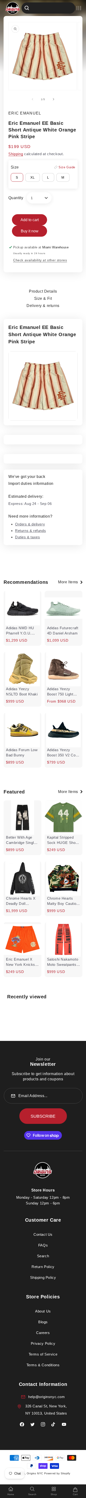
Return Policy (43, 1267)
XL (32, 177)
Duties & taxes (27, 537)
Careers (43, 1333)
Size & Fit (43, 298)
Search (43, 1256)
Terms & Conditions (43, 1365)
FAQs (43, 1245)
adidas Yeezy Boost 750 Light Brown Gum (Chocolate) (60, 692)
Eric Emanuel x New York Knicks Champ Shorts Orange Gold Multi (21, 962)
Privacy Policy (43, 1343)
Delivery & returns (43, 306)
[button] (78, 8)
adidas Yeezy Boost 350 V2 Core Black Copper (63, 753)
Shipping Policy (43, 1277)
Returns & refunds (30, 531)
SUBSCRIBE (43, 1116)
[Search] (27, 8)
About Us (43, 1311)
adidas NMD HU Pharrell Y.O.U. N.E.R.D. (20, 631)
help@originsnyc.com (46, 1397)
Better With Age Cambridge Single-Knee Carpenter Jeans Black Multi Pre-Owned (21, 840)
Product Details (43, 291)
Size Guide (67, 167)
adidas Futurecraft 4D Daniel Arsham (62, 630)
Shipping (15, 154)
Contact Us (43, 1234)
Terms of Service (43, 1354)
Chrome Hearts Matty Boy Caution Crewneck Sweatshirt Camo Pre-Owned (62, 901)
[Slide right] (53, 99)
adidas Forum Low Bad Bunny (22, 752)
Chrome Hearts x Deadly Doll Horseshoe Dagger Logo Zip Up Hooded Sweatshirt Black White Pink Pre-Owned (22, 901)
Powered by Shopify (57, 1473)
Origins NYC (35, 1473)
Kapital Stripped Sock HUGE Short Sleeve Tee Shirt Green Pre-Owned (62, 840)
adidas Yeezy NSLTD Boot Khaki (22, 691)
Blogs (43, 1322)
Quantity (15, 198)
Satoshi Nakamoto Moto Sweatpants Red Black (62, 962)
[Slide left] (32, 99)
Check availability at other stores (40, 260)
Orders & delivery (30, 524)
